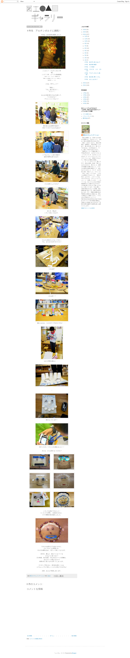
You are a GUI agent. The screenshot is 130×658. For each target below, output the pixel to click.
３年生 (84, 97)
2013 (84, 83)
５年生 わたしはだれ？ (91, 79)
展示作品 (85, 118)
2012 (84, 85)
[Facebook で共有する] (61, 576)
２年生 (84, 95)
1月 (85, 60)
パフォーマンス (87, 116)
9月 (85, 43)
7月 (85, 46)
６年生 (84, 103)
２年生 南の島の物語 (90, 64)
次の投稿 (29, 636)
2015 (84, 32)
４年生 (84, 99)
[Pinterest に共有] (63, 576)
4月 (85, 53)
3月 (85, 55)
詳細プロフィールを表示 (88, 208)
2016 (84, 29)
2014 (84, 34)
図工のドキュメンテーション (91, 135)
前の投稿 (74, 636)
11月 (85, 39)
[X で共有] (59, 576)
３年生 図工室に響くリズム (92, 77)
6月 (85, 48)
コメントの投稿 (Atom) (36, 638)
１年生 (84, 93)
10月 (85, 41)
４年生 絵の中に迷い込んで (92, 62)
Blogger (74, 653)
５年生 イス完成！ (89, 67)
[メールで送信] (55, 576)
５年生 (84, 101)
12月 (85, 36)
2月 (85, 57)
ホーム (52, 636)
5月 (85, 50)
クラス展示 (86, 114)
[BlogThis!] (57, 576)
